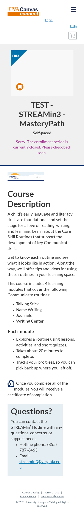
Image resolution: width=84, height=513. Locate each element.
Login (49, 20)
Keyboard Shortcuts (52, 496)
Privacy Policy (28, 496)
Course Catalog (30, 492)
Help (73, 26)
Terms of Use (52, 492)
